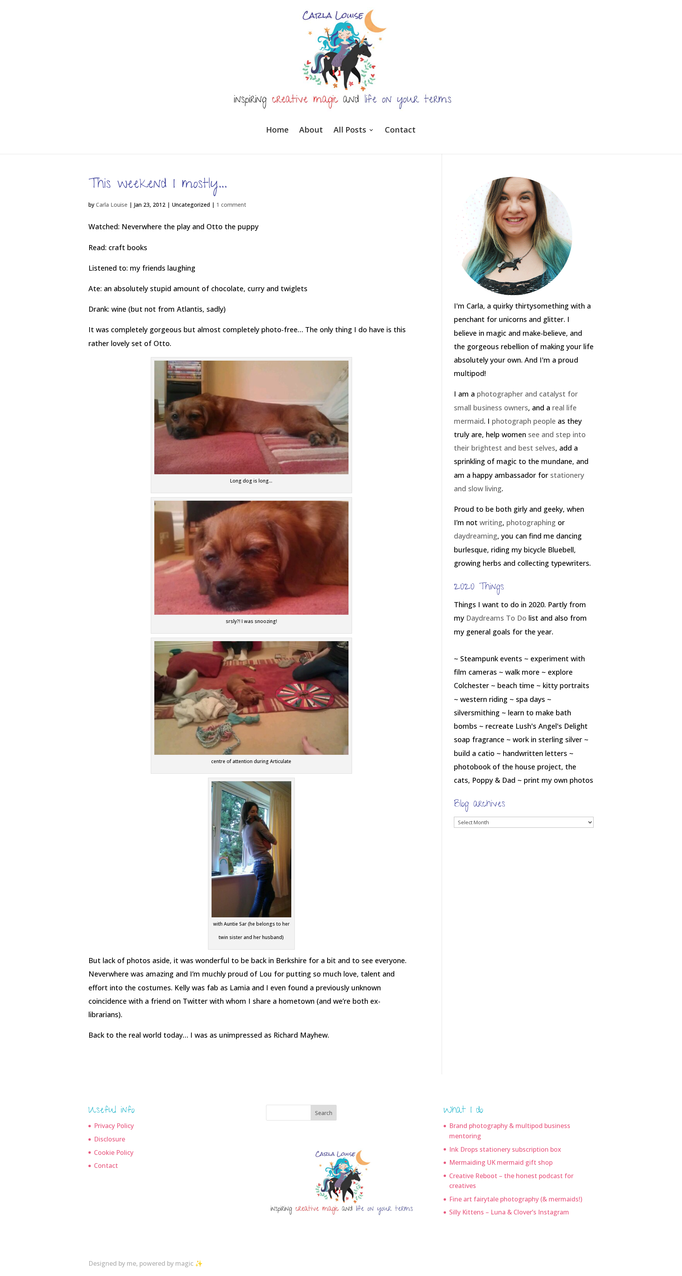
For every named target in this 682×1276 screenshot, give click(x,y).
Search (323, 1113)
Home (277, 131)
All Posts (350, 131)
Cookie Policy (113, 1152)
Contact (400, 131)
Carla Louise (111, 204)
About (311, 131)
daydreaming (475, 536)
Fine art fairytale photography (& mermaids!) (515, 1199)
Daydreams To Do (496, 618)
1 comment (231, 204)
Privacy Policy (114, 1125)
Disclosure (109, 1139)
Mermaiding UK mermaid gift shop (501, 1162)
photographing (531, 522)
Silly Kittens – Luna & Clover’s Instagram (509, 1212)
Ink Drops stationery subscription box (505, 1149)
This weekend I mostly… (157, 185)
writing (491, 522)
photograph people (524, 421)
